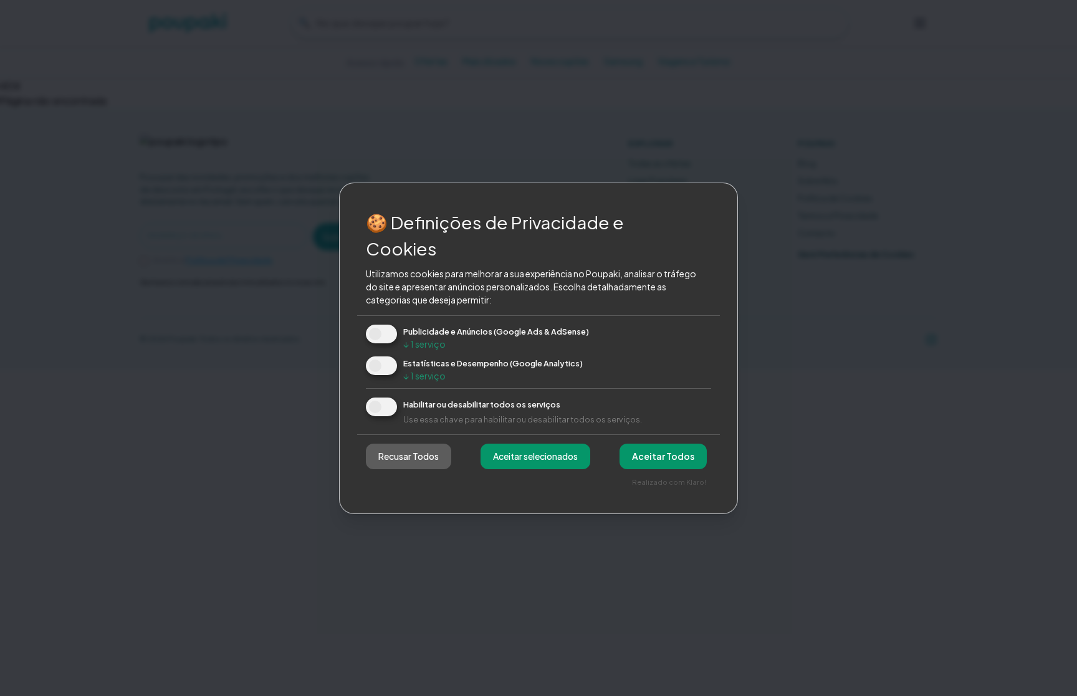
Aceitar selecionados (535, 456)
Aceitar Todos (663, 456)
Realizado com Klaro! (669, 481)
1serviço (424, 344)
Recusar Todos (408, 456)
